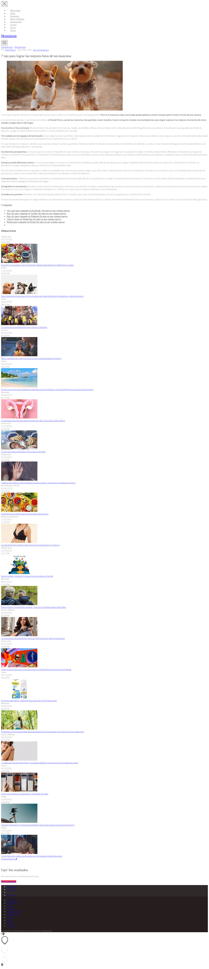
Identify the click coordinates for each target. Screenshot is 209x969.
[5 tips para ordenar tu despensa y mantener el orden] (19, 790)
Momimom (9, 36)
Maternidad (15, 10)
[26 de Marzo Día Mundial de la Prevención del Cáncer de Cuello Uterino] (19, 417)
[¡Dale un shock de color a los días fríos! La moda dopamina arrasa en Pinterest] (19, 666)
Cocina (13, 25)
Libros (13, 30)
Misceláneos (20, 47)
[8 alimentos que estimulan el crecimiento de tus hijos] (19, 510)
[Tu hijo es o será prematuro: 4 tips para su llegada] (19, 448)
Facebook (11, 886)
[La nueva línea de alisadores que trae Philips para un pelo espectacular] (19, 635)
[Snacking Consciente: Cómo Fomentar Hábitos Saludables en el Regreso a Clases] (19, 262)
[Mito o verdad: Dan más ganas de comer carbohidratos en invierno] (19, 355)
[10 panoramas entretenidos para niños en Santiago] (19, 324)
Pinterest (11, 895)
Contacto (11, 925)
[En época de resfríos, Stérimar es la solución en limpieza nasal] (19, 697)
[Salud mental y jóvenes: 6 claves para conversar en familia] (19, 573)
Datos (12, 13)
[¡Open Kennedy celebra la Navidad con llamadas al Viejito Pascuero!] (19, 853)
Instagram (11, 889)
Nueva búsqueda (8, 881)
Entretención (15, 22)
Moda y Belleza (17, 19)
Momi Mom (10, 49)
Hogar (13, 27)
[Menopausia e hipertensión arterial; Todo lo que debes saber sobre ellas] (19, 604)
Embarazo (14, 16)
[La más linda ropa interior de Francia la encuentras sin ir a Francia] (19, 542)
